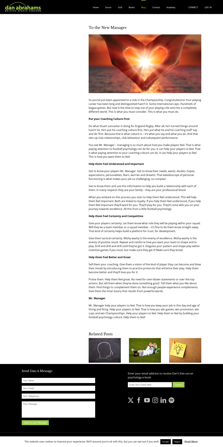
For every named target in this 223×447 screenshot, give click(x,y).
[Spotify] (171, 400)
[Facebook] (139, 400)
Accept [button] (165, 441)
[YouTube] (147, 400)
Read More (191, 441)
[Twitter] (131, 400)
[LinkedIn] (163, 400)
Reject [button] (177, 441)
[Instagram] (155, 400)
